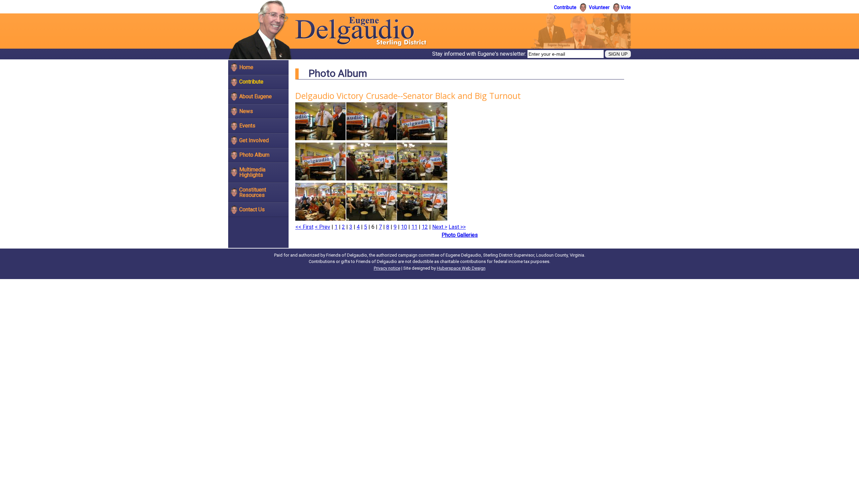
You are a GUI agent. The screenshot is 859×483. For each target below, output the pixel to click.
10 (404, 227)
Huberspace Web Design (461, 268)
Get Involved (254, 140)
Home (246, 67)
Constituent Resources (252, 192)
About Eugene (255, 96)
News (246, 111)
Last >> (457, 227)
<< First (304, 227)
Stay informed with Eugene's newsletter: (479, 54)
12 (425, 227)
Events (247, 125)
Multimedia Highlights (252, 172)
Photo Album (254, 155)
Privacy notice (387, 268)
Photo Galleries (460, 235)
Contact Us (252, 209)
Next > (439, 227)
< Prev (322, 227)
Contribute (565, 7)
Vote (626, 7)
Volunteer (599, 7)
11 (414, 227)
